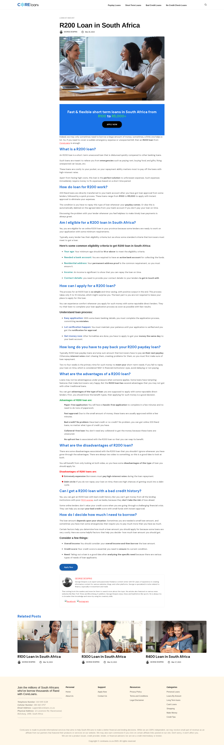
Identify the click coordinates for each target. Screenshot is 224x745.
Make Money (172, 713)
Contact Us (102, 696)
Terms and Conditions (139, 696)
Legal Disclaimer (137, 700)
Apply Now (112, 124)
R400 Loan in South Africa (168, 656)
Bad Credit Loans (153, 5)
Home (68, 692)
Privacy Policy (136, 692)
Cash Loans (172, 704)
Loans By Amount (67, 18)
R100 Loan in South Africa (39, 656)
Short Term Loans (133, 5)
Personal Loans (173, 692)
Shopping (171, 709)
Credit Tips (171, 717)
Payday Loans (114, 5)
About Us (69, 696)
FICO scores (87, 500)
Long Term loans (173, 700)
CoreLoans (65, 143)
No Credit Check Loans (176, 5)
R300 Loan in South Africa (104, 656)
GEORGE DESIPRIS (70, 32)
